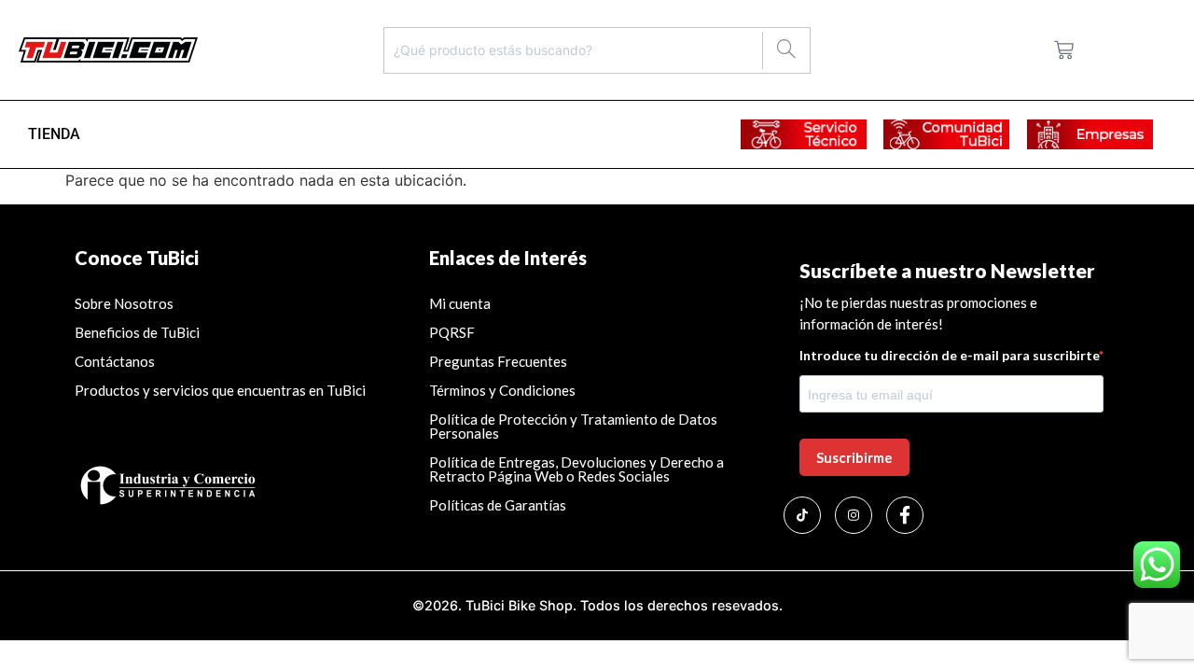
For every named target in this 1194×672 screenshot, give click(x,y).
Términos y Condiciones (502, 390)
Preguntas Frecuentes (498, 361)
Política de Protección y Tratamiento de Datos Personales (573, 426)
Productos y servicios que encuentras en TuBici (220, 390)
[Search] (786, 50)
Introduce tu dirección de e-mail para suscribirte (949, 355)
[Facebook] (904, 515)
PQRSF (452, 332)
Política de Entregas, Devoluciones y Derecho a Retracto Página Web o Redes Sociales (576, 469)
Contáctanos (115, 361)
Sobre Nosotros (124, 303)
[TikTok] (802, 515)
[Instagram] (853, 515)
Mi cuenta (460, 303)
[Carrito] (1064, 50)
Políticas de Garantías (499, 505)
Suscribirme (854, 457)
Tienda (54, 134)
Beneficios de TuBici (137, 332)
